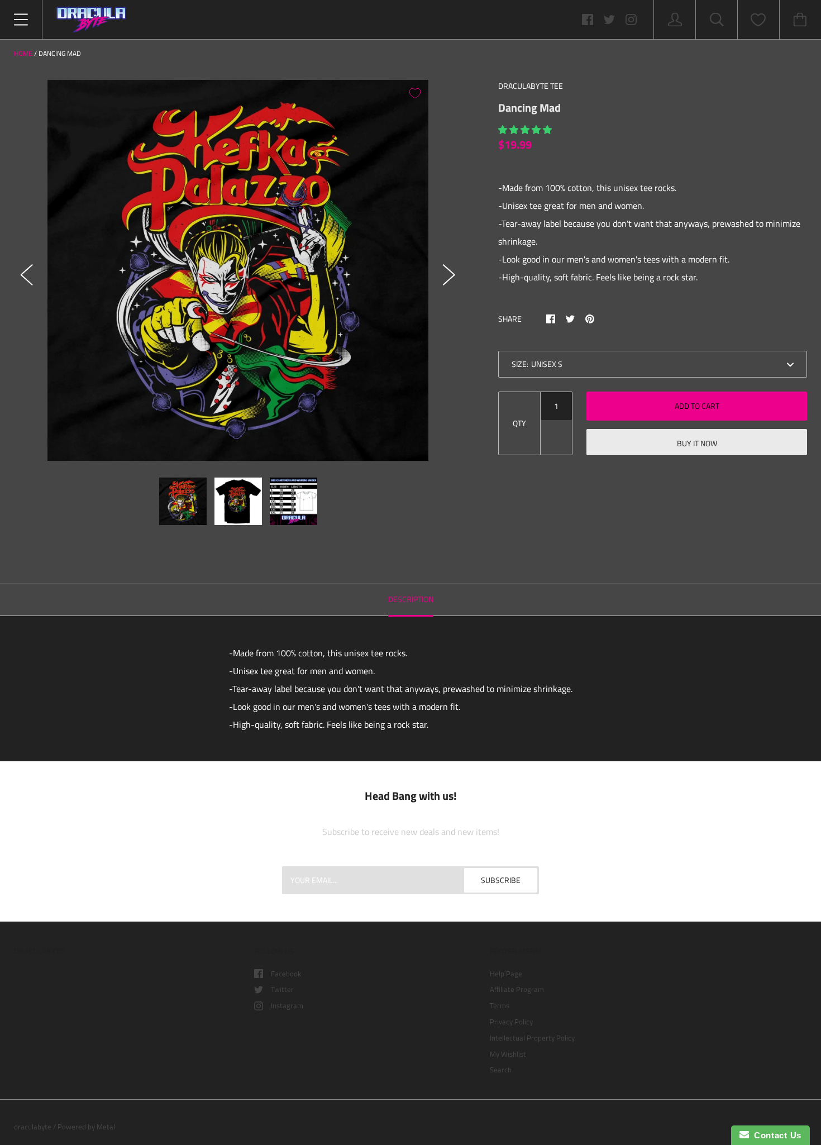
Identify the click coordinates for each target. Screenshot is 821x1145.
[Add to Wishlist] (415, 93)
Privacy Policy (511, 1021)
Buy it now (697, 443)
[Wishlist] (758, 20)
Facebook (286, 973)
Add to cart (697, 406)
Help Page (506, 973)
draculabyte (32, 1126)
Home (23, 53)
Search (501, 1069)
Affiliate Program (517, 989)
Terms (499, 1005)
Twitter (282, 989)
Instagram (287, 1005)
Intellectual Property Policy (532, 1037)
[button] (526, 129)
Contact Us (775, 1135)
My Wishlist (508, 1054)
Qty (519, 423)
